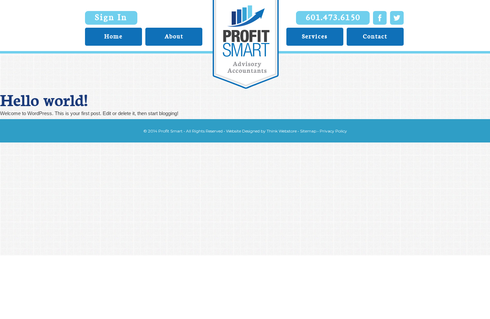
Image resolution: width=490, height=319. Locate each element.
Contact (375, 36)
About (174, 36)
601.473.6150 (333, 16)
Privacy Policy (333, 130)
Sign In (111, 16)
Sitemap (308, 130)
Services (315, 36)
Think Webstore (282, 130)
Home (113, 36)
